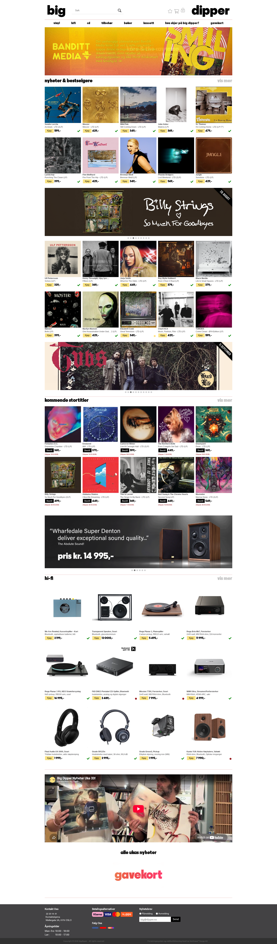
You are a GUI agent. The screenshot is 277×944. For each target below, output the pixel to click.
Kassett (148, 23)
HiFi (73, 23)
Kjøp (49, 130)
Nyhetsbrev (145, 909)
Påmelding (147, 913)
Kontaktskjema (53, 916)
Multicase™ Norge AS (199, 941)
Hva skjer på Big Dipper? (182, 23)
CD (88, 23)
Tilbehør (107, 23)
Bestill (49, 450)
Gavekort (217, 23)
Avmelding (163, 913)
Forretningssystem (155, 941)
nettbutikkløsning (174, 941)
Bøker (128, 23)
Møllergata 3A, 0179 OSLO (59, 920)
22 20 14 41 (51, 913)
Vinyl (57, 23)
